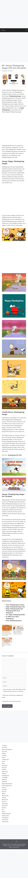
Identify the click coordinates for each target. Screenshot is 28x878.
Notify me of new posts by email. (12, 701)
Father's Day (5, 771)
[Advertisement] (14, 14)
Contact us (15, 845)
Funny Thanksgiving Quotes (14, 620)
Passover (4, 807)
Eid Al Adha (4, 765)
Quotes (3, 811)
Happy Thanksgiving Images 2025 (15, 606)
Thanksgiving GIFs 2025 (15, 455)
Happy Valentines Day (7, 783)
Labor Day (4, 789)
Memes (3, 793)
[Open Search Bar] (26, 30)
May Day (4, 791)
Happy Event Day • (17, 844)
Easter (3, 763)
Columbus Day (5, 759)
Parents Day (4, 805)
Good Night (4, 777)
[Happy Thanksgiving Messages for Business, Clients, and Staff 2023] (18, 628)
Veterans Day (5, 819)
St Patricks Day (5, 815)
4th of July (4, 747)
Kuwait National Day (7, 785)
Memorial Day (5, 795)
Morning (4, 797)
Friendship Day (5, 775)
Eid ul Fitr (4, 767)
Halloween (4, 779)
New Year (4, 801)
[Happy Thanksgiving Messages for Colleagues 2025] (7, 640)
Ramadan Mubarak (6, 813)
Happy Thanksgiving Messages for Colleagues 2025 (6, 645)
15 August (4, 745)
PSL (3, 809)
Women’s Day (5, 821)
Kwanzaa (4, 787)
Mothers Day (5, 799)
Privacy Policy (16, 847)
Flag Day (4, 773)
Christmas (4, 755)
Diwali (3, 761)
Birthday (4, 753)
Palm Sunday (5, 803)
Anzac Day (4, 751)
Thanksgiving (5, 817)
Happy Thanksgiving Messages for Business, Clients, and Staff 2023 (17, 632)
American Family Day (7, 749)
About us (10, 845)
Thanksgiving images (15, 96)
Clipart (3, 757)
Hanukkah (4, 781)
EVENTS (4, 769)
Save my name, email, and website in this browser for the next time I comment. (14, 690)
